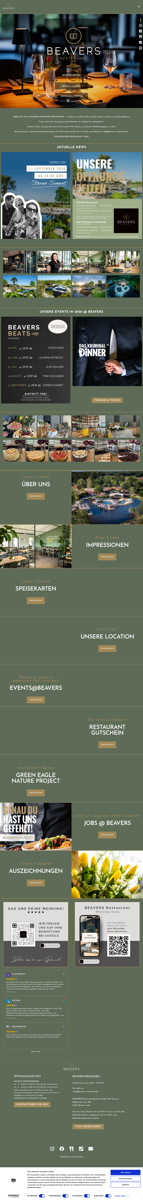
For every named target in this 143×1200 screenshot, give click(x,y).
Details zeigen (120, 1196)
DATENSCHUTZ (77, 1157)
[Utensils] (71, 1148)
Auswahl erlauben (125, 1178)
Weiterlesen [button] (11, 992)
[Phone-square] (81, 1148)
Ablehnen (125, 1185)
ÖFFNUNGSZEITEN (72, 96)
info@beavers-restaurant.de (24, 1095)
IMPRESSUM (65, 1157)
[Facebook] (62, 1148)
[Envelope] (90, 1148)
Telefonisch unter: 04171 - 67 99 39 (88, 1083)
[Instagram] (52, 1148)
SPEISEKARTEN (71, 75)
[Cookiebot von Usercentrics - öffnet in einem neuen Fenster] (13, 1195)
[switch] (65, 1195)
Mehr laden (35, 1052)
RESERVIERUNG (71, 86)
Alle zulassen (125, 1172)
